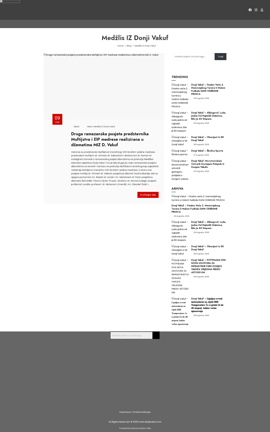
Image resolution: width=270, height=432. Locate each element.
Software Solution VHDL (140, 428)
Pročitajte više (148, 194)
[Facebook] (250, 10)
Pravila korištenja (141, 412)
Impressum (125, 412)
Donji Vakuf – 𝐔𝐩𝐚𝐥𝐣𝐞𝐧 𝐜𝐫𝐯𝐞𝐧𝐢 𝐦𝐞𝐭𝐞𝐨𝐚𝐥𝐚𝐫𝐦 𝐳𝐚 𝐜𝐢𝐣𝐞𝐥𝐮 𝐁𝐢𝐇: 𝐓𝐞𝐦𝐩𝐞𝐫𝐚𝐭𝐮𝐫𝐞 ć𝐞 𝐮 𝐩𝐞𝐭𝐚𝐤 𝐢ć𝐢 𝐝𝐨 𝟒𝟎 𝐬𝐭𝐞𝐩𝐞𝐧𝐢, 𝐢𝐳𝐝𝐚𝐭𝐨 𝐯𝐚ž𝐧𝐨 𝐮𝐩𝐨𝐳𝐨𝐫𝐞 (207, 305)
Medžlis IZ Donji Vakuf (104, 126)
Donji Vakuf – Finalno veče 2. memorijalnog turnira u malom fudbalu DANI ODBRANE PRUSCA (208, 89)
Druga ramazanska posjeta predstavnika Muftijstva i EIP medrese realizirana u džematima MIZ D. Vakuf (110, 139)
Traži (220, 56)
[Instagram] (256, 10)
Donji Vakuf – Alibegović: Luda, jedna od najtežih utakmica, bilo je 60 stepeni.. (208, 115)
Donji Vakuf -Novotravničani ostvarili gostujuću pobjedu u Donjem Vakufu (207, 164)
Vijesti (76, 126)
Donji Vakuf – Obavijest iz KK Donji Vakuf (207, 138)
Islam (90, 126)
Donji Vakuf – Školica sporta (207, 150)
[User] (262, 10)
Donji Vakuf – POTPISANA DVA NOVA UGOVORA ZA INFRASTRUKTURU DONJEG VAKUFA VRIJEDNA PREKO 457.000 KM (208, 266)
